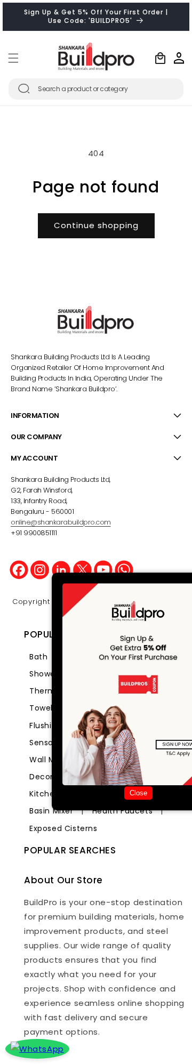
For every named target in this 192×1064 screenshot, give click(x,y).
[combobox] (96, 89)
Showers (45, 673)
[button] (13, 58)
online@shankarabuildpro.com (61, 522)
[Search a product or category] (24, 88)
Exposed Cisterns (63, 828)
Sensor (43, 742)
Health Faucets (122, 810)
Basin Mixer (51, 810)
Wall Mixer (49, 759)
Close (138, 793)
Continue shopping (96, 225)
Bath (38, 656)
